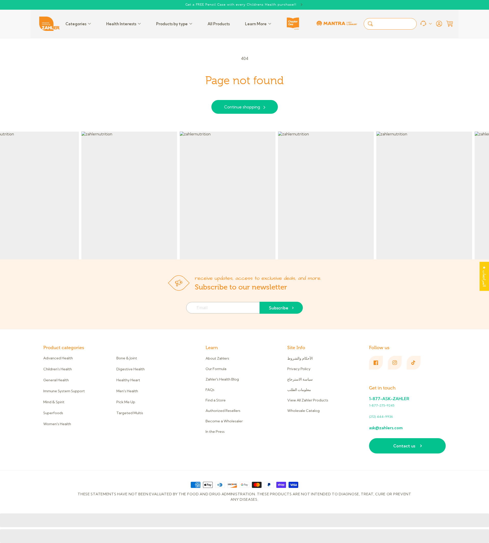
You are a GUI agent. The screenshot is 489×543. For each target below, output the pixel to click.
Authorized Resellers (223, 410)
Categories (75, 23)
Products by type (172, 23)
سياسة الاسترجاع (300, 379)
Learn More (256, 23)
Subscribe (278, 307)
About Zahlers (217, 358)
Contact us (404, 445)
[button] (449, 23)
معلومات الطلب (299, 389)
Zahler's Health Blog (222, 379)
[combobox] (390, 24)
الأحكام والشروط (300, 358)
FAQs (210, 389)
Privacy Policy (298, 369)
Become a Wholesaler (224, 421)
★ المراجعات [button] (484, 276)
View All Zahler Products (307, 400)
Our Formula (216, 369)
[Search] (370, 23)
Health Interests (121, 23)
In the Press (215, 431)
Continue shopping (242, 106)
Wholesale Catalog (303, 410)
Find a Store (216, 400)
